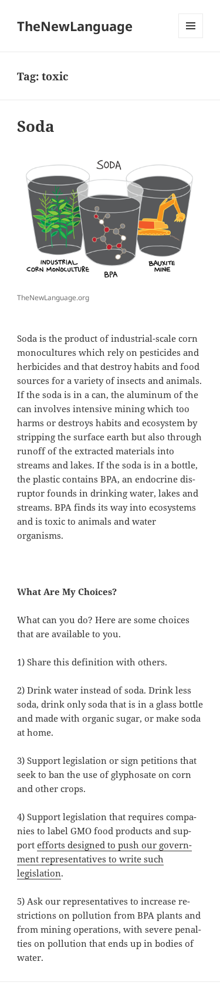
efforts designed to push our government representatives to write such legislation (104, 859)
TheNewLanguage (75, 26)
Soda (36, 126)
